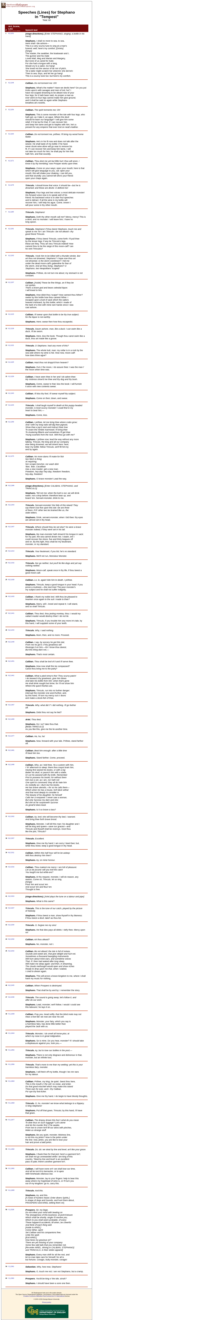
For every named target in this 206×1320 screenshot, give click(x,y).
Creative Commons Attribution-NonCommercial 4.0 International (44, 1296)
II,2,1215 (11, 314)
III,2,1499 (11, 764)
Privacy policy (46, 1302)
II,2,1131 (11, 33)
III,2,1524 (11, 896)
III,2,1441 (11, 613)
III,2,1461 (11, 675)
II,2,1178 (11, 185)
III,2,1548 (11, 997)
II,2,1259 (11, 422)
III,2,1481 (11, 750)
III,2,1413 (11, 551)
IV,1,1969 (11, 1103)
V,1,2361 (11, 1266)
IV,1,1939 (11, 1014)
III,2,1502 (11, 816)
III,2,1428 (11, 579)
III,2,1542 (11, 951)
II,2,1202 (11, 255)
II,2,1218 (11, 328)
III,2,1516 (11, 867)
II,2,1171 (11, 161)
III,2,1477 (11, 736)
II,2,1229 (11, 376)
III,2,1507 (11, 838)
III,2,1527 (11, 908)
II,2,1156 (11, 109)
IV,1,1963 (11, 1081)
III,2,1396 (11, 485)
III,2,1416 (11, 563)
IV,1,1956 (11, 1064)
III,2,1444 (11, 630)
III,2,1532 (11, 939)
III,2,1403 (11, 505)
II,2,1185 (11, 212)
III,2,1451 (11, 661)
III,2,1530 (11, 925)
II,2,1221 (11, 345)
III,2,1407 (11, 527)
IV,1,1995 (11, 1190)
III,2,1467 (11, 705)
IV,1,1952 (11, 1050)
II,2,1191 (11, 229)
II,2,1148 (11, 83)
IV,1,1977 (11, 1120)
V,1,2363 (11, 1278)
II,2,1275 (11, 456)
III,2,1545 (11, 985)
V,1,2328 (11, 1209)
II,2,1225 (11, 362)
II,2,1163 (11, 134)
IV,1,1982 (11, 1149)
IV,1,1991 (11, 1168)
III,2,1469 (11, 719)
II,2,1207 (11, 282)
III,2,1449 (11, 642)
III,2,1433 (11, 596)
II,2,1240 (11, 393)
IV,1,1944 (11, 1033)
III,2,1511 (11, 852)
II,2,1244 (11, 405)
